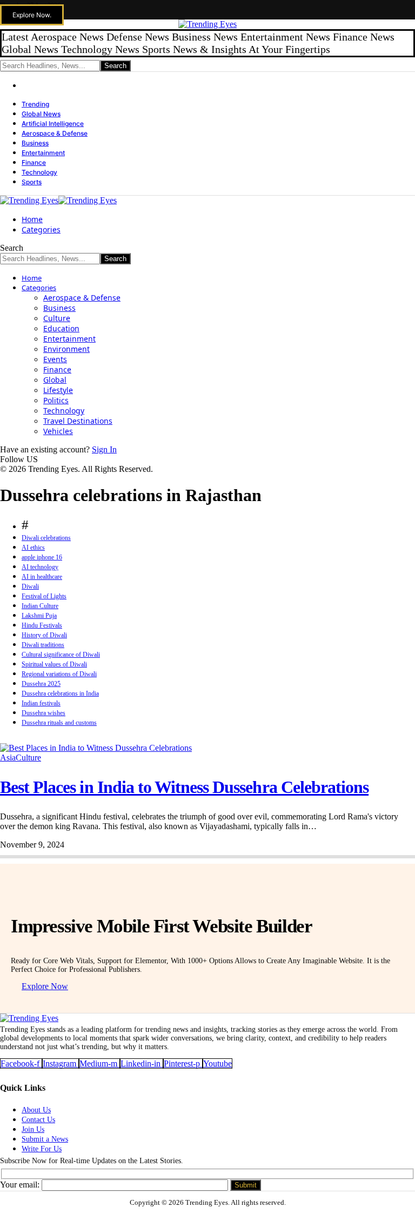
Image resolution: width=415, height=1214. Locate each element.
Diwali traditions (43, 645)
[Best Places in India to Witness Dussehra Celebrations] (96, 747)
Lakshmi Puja (39, 615)
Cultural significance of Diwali (61, 654)
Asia (8, 757)
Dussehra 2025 (41, 684)
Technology (39, 172)
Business (35, 143)
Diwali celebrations (46, 538)
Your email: (21, 1184)
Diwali (30, 586)
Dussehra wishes (43, 713)
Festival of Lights (44, 596)
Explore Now (45, 986)
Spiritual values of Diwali (54, 664)
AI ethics (33, 547)
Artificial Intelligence (53, 123)
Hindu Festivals (42, 625)
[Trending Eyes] (58, 200)
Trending (35, 104)
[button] (32, 14)
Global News (41, 114)
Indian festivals (41, 703)
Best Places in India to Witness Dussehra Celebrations (184, 787)
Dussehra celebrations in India (60, 693)
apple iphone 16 (42, 557)
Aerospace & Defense (55, 133)
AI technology (40, 567)
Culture (28, 757)
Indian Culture (40, 606)
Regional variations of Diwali (59, 674)
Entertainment (43, 153)
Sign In (104, 449)
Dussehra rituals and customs (59, 722)
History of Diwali (44, 635)
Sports (32, 182)
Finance (34, 162)
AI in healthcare (42, 577)
